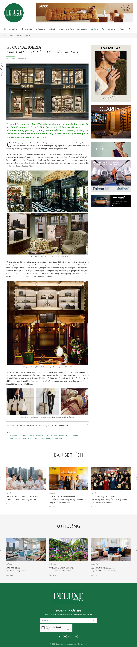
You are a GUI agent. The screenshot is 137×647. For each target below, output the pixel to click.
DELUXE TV (111, 29)
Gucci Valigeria (74, 435)
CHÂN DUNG (82, 29)
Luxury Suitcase (28, 438)
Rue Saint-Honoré (47, 438)
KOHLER (42, 425)
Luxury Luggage (15, 438)
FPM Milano (40, 435)
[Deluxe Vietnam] (14, 13)
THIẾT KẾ (52, 29)
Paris (37, 438)
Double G (23, 435)
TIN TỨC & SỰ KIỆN (97, 29)
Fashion (31, 435)
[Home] (5, 36)
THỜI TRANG (40, 29)
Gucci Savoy (63, 435)
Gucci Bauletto (51, 435)
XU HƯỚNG (13, 29)
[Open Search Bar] (130, 29)
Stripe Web (58, 438)
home (5, 29)
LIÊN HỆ (121, 29)
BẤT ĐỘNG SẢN (27, 29)
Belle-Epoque (14, 435)
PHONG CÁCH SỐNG (66, 29)
